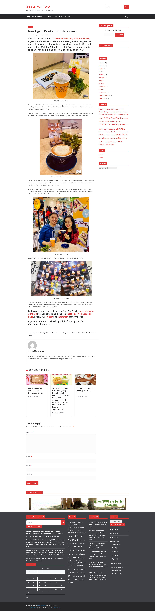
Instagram (63, 316)
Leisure (119, 128)
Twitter (49, 316)
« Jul (27, 597)
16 (61, 582)
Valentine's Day (103, 144)
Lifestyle (57, 16)
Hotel (126, 125)
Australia (116, 109)
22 (56, 586)
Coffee (115, 114)
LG (124, 129)
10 (28, 582)
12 (39, 582)
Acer (106, 109)
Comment (30, 432)
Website (29, 474)
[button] (44, 16)
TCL (100, 141)
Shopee (115, 138)
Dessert (120, 114)
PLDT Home (102, 135)
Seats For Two (38, 6)
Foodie (30, 27)
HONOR (103, 124)
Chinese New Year (121, 112)
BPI (123, 109)
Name (29, 457)
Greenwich (125, 118)
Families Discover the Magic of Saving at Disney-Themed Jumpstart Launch (97, 554)
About (100, 155)
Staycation (102, 86)
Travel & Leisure (37, 16)
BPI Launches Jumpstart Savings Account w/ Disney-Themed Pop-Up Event (97, 564)
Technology (102, 92)
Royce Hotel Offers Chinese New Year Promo (78, 333)
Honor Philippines (116, 124)
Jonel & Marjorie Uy (46, 35)
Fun (100, 72)
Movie (100, 80)
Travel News (102, 98)
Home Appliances (116, 121)
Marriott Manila (102, 131)
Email (28, 465)
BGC (120, 109)
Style (100, 89)
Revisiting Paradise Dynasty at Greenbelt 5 (85, 390)
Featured (68, 16)
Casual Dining (103, 112)
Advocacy (101, 63)
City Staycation (108, 114)
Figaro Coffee (125, 114)
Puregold (108, 135)
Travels (119, 141)
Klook (113, 129)
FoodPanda (116, 118)
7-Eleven (101, 109)
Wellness (111, 144)
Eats (49, 16)
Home (110, 121)
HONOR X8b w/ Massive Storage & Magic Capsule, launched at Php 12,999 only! (45, 544)
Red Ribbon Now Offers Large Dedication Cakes (35, 390)
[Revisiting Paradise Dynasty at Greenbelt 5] (85, 375)
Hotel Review (102, 129)
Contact (101, 157)
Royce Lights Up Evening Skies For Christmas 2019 (44, 334)
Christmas (101, 114)
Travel (112, 141)
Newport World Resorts (112, 132)
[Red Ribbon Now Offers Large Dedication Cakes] (37, 375)
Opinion (101, 83)
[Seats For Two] (28, 16)
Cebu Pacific (112, 112)
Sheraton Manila (109, 138)
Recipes (113, 135)
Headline (101, 75)
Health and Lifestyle (103, 121)
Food (100, 118)
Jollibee (109, 129)
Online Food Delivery (123, 131)
